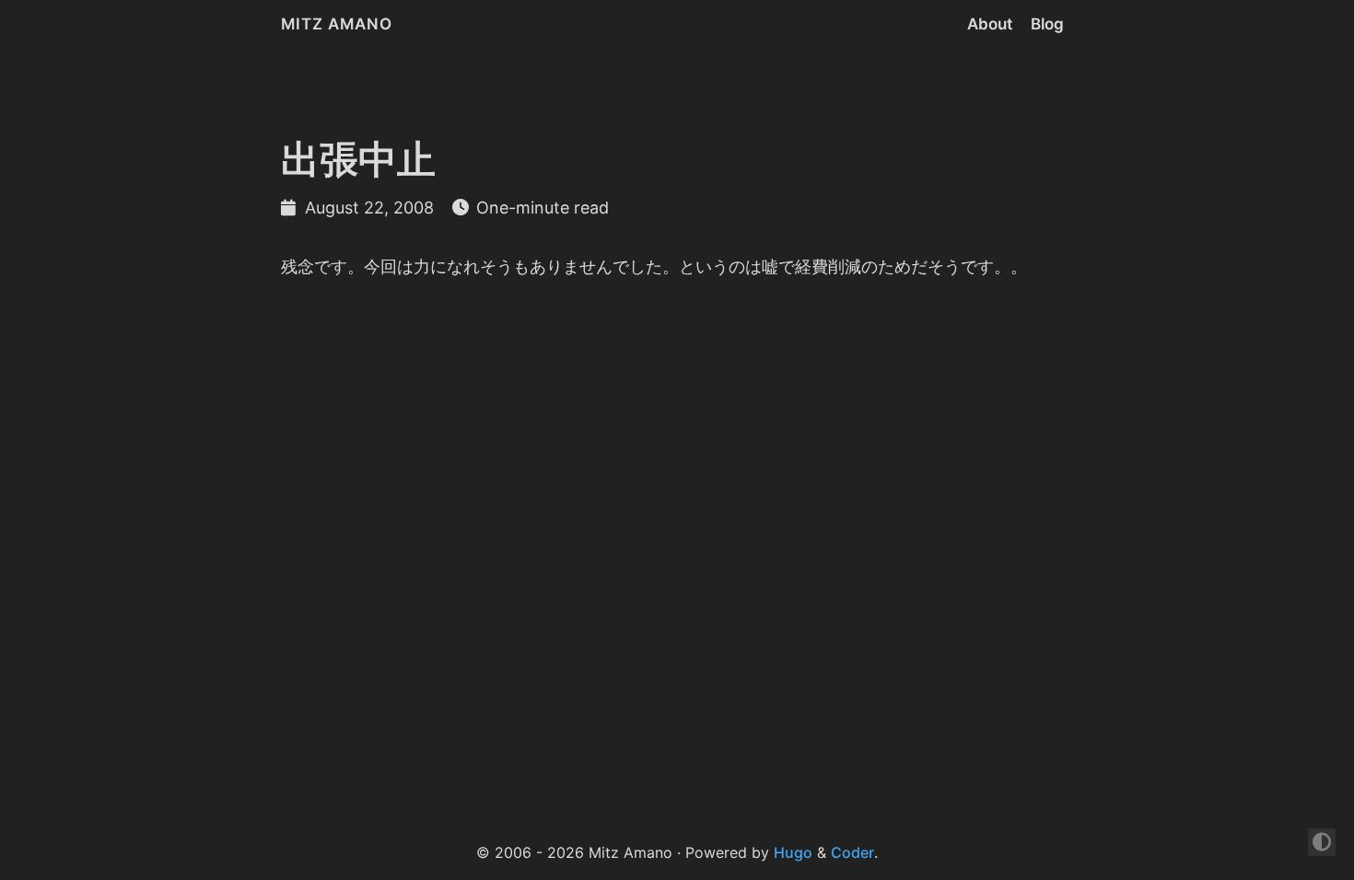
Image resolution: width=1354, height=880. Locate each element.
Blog (1047, 24)
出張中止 (358, 158)
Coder (852, 852)
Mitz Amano (336, 24)
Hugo (793, 852)
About (989, 24)
